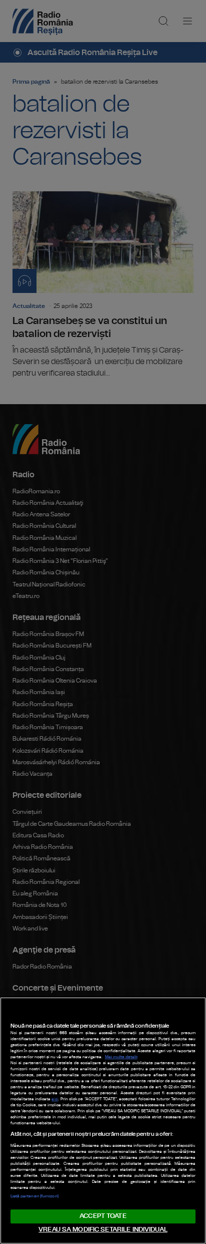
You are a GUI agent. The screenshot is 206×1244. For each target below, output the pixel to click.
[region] (103, 1120)
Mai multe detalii (121, 1057)
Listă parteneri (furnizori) (34, 1196)
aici (55, 1099)
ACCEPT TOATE (103, 1216)
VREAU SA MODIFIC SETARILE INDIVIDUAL (103, 1229)
